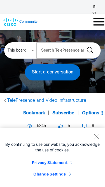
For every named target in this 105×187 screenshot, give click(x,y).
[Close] (96, 136)
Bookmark (34, 113)
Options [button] (90, 113)
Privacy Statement (49, 162)
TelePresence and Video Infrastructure (46, 100)
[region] (52, 157)
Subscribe (63, 113)
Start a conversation (52, 72)
